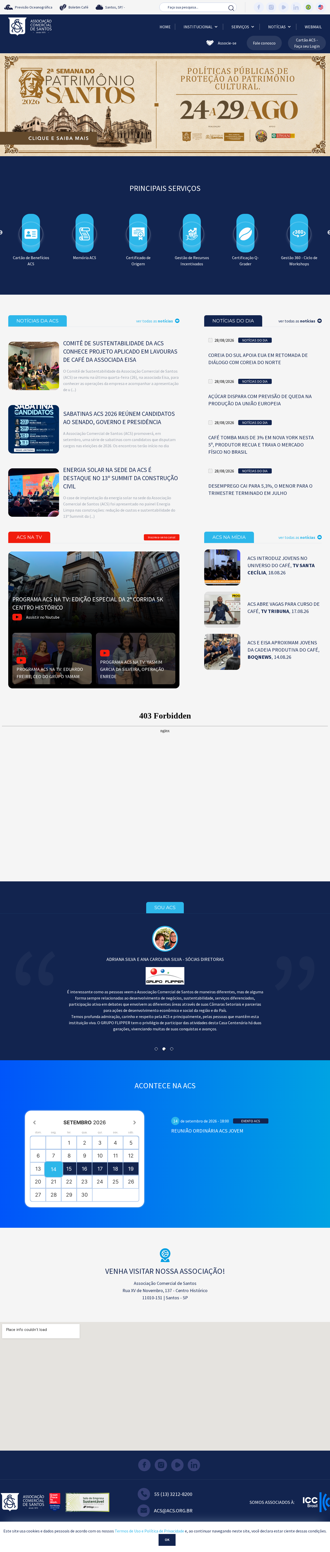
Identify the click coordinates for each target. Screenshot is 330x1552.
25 (115, 1182)
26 (131, 1182)
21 (53, 1182)
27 (38, 1195)
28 (54, 1195)
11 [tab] (202, 159)
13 (38, 1169)
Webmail (313, 26)
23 (84, 1182)
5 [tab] (156, 159)
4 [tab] (148, 159)
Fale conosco (264, 43)
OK (167, 1539)
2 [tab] (133, 159)
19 (131, 1169)
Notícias (277, 26)
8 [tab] (179, 159)
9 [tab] (187, 159)
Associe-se (227, 43)
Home (165, 26)
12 (131, 1156)
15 (69, 1169)
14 (53, 1169)
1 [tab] (125, 159)
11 (115, 1156)
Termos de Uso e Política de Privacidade (149, 1530)
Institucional (198, 26)
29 (69, 1195)
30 (84, 1195)
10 (100, 1156)
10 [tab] (194, 159)
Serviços (240, 26)
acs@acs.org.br (173, 1510)
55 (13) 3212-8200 (173, 1494)
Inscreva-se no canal (161, 537)
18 (115, 1169)
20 (38, 1182)
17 (100, 1169)
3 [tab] (140, 159)
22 (69, 1182)
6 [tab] (164, 159)
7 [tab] (171, 159)
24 (100, 1182)
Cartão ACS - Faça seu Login (307, 43)
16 (84, 1169)
